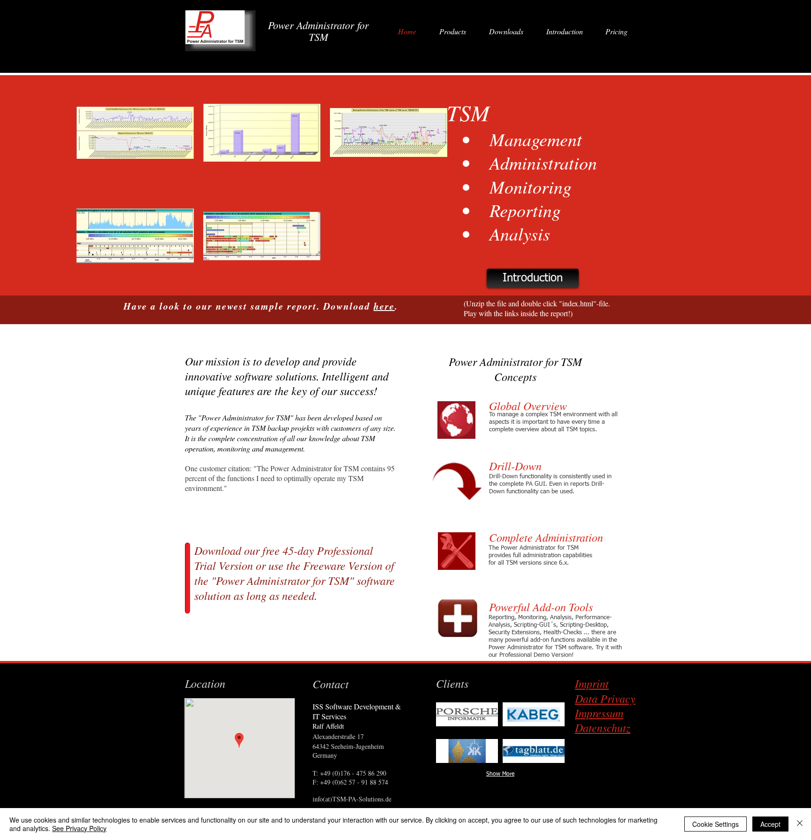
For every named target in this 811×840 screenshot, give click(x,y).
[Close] (799, 824)
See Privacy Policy (79, 828)
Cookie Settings (715, 824)
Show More (500, 774)
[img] (467, 715)
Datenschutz (602, 727)
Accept (770, 824)
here (384, 305)
